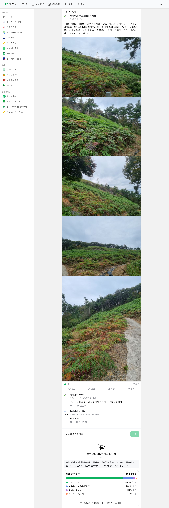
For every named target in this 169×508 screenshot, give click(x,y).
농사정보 (40, 4)
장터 (70, 4)
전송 (135, 434)
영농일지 (56, 4)
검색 (82, 4)
